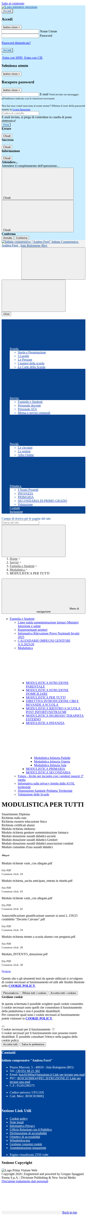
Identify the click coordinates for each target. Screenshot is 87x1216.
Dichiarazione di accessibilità (28, 1133)
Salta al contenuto (13, 3)
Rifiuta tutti (34, 993)
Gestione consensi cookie (26, 1144)
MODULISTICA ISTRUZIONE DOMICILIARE (47, 691)
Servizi (14, 562)
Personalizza (10, 993)
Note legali (17, 1122)
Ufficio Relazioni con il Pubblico (31, 1129)
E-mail (44, 94)
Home (14, 558)
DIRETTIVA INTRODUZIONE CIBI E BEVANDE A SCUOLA (52, 702)
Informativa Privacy (22, 1126)
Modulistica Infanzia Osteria (52, 761)
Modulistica (17, 569)
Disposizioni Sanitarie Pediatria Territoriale (45, 790)
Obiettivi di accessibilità (25, 1137)
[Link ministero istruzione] (19, 7)
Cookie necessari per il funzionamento (26, 1029)
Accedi (7, 11)
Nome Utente (48, 31)
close (6, 314)
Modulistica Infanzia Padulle (52, 758)
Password (46, 35)
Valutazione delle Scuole (33, 794)
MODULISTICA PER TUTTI (46, 697)
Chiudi (7, 135)
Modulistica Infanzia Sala (50, 765)
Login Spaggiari (21, 109)
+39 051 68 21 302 (27, 1071)
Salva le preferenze (33, 1044)
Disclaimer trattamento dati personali (25, 1181)
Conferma (21, 237)
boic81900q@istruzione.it (52, 1074)
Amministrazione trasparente (28, 1147)
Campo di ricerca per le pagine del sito (26, 518)
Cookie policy (19, 1118)
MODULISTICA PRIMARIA (45, 769)
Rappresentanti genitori (32, 629)
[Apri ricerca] (53, 263)
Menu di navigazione (58, 610)
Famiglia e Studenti (22, 566)
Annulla (7, 237)
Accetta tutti (63, 993)
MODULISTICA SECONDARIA (48, 772)
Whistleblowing (20, 1140)
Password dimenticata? (16, 43)
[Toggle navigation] (34, 296)
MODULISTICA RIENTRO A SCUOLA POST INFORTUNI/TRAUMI (53, 710)
